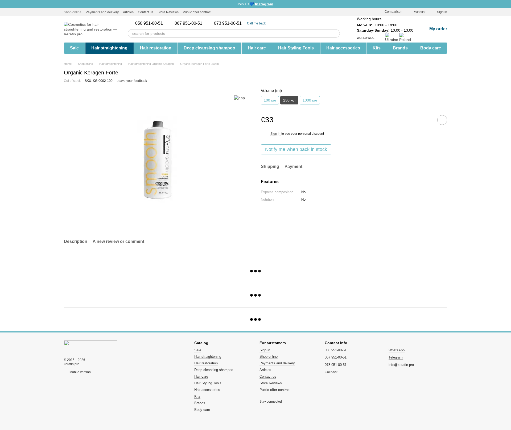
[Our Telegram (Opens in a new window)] (225, 12)
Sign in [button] (275, 133)
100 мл (270, 100)
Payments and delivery (102, 12)
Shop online (72, 12)
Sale (74, 48)
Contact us (145, 12)
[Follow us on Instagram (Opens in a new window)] (219, 12)
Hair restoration (155, 48)
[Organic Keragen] (239, 98)
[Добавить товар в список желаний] (442, 120)
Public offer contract (197, 12)
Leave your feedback (132, 81)
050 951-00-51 (149, 23)
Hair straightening (109, 48)
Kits (377, 48)
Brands (400, 48)
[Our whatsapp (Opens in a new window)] (238, 12)
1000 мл (310, 100)
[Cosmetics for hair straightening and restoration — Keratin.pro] (90, 346)
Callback (331, 372)
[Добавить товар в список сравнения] (427, 119)
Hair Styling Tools (296, 48)
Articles (128, 12)
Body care (430, 48)
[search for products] (335, 33)
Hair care (257, 48)
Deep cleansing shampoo (209, 48)
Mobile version (80, 372)
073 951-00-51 (228, 23)
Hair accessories (343, 48)
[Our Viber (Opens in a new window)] (231, 12)
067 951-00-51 (188, 23)
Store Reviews (168, 12)
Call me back (256, 23)
